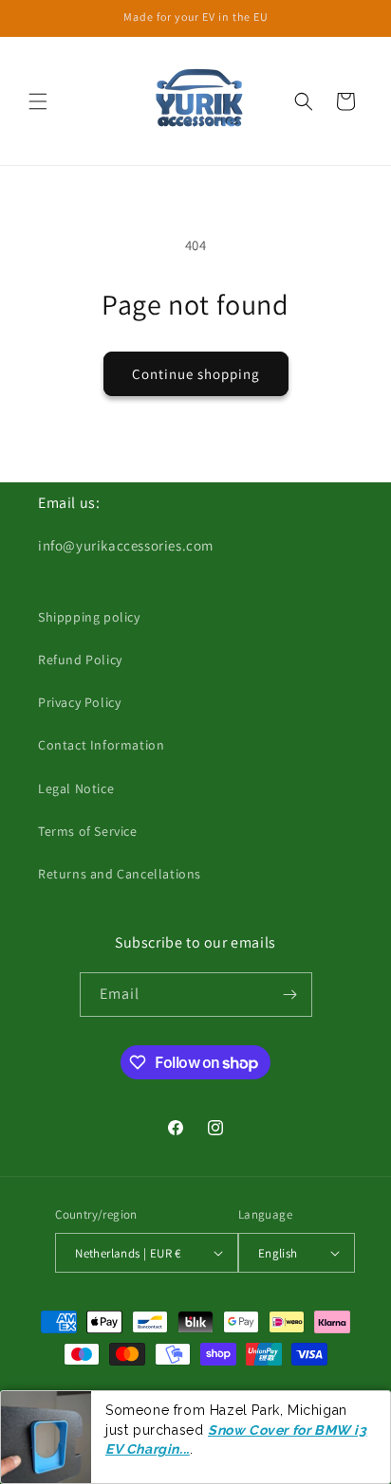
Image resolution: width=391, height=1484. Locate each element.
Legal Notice (76, 788)
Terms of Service (88, 831)
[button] (38, 101)
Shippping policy (89, 616)
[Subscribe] (290, 994)
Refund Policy (80, 659)
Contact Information (101, 744)
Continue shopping (196, 374)
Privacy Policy (79, 702)
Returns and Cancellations (119, 873)
